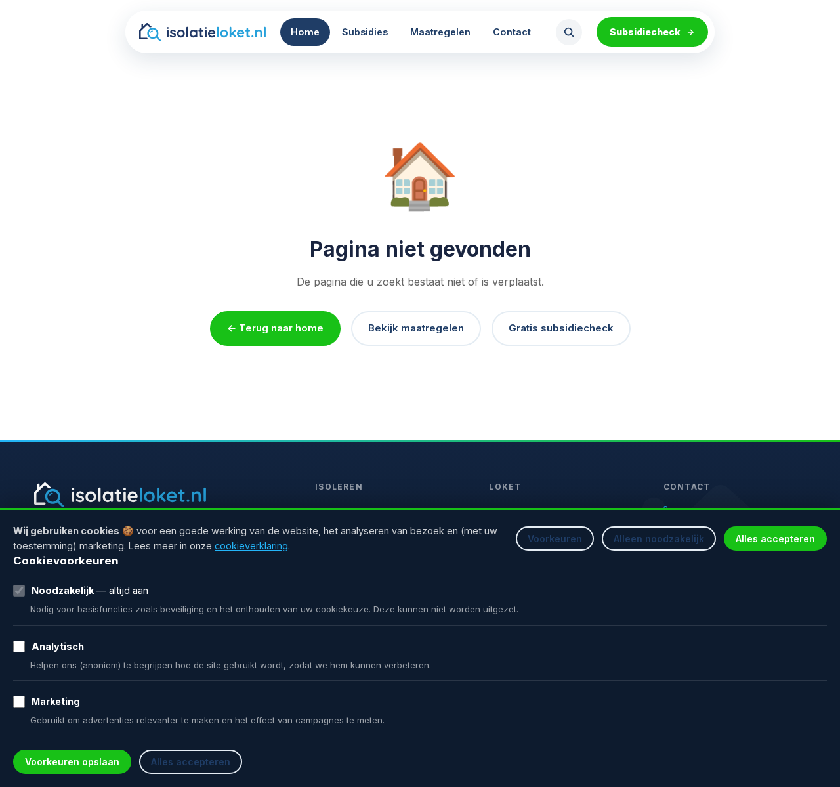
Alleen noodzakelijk (659, 538)
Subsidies (365, 31)
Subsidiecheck (645, 31)
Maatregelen (440, 31)
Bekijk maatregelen (416, 328)
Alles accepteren (775, 538)
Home (305, 31)
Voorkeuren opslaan (72, 761)
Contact (512, 31)
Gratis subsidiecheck (561, 328)
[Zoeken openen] (569, 32)
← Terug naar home (275, 328)
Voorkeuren (555, 538)
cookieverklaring (251, 545)
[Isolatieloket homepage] (202, 32)
